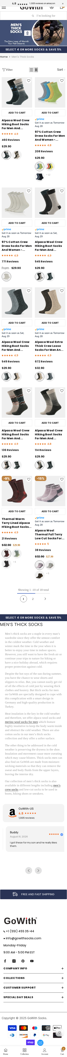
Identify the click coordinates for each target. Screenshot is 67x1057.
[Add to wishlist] (28, 80)
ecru (6, 276)
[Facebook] (5, 961)
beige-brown (16, 155)
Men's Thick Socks (23, 56)
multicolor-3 (39, 176)
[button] (31, 70)
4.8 (14, 3)
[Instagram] (14, 961)
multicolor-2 (50, 166)
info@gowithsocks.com (23, 938)
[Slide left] (4, 528)
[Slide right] (63, 528)
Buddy (11, 832)
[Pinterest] (23, 961)
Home (4, 56)
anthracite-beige (6, 564)
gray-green (16, 553)
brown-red (6, 553)
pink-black (39, 565)
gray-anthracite (6, 155)
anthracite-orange (39, 575)
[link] (33, 894)
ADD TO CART (17, 112)
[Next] (45, 598)
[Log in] (51, 7)
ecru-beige (50, 565)
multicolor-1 (39, 166)
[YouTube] (32, 961)
